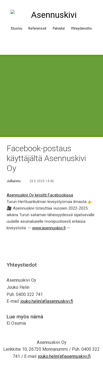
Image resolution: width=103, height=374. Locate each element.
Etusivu (16, 28)
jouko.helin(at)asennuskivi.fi (47, 301)
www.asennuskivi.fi (49, 227)
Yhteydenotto (81, 28)
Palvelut (59, 28)
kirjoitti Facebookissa (54, 195)
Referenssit (37, 28)
